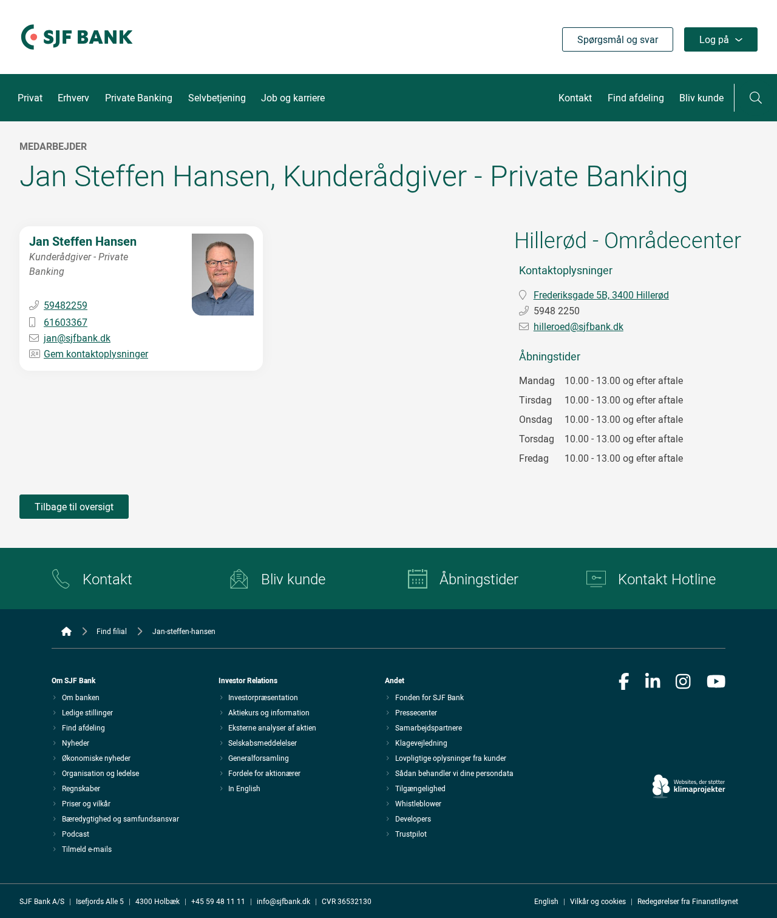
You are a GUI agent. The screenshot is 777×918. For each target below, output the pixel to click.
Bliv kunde (701, 97)
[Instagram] (683, 682)
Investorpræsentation (263, 697)
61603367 (65, 322)
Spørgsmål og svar (617, 39)
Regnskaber (81, 788)
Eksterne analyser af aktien (272, 727)
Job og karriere (293, 97)
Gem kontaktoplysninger (96, 353)
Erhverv (73, 97)
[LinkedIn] (652, 682)
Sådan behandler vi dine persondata (454, 773)
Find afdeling (636, 97)
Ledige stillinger (87, 712)
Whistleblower (418, 803)
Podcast (75, 834)
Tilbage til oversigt (74, 506)
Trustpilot (411, 834)
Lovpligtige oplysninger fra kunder (450, 758)
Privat (30, 97)
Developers (413, 818)
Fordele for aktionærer (264, 773)
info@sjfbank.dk (283, 901)
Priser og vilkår (86, 803)
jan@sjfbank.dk (77, 338)
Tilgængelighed (420, 788)
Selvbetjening (217, 97)
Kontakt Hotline (667, 579)
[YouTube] (716, 682)
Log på (714, 39)
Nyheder (75, 743)
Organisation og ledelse (100, 773)
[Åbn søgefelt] (756, 97)
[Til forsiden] (76, 50)
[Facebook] (624, 682)
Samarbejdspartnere (428, 727)
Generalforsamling (258, 758)
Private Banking (138, 97)
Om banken (81, 697)
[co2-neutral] (689, 752)
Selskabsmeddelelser (262, 743)
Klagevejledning (421, 743)
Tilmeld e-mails (87, 849)
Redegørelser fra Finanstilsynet (687, 901)
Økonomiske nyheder (96, 758)
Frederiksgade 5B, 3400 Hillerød (601, 295)
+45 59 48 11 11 (218, 901)
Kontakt (575, 97)
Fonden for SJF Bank (429, 697)
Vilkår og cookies (598, 901)
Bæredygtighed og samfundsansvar (120, 818)
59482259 (65, 305)
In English (244, 788)
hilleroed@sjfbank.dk (578, 326)
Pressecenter (416, 712)
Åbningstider (478, 579)
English (546, 901)
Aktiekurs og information (269, 712)
